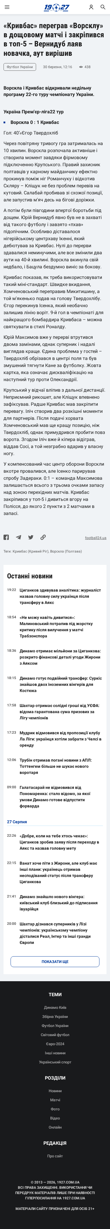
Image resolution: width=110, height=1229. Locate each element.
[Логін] (91, 7)
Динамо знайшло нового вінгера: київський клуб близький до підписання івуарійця (59, 902)
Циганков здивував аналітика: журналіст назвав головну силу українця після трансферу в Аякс (60, 596)
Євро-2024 (55, 1044)
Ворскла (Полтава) (66, 551)
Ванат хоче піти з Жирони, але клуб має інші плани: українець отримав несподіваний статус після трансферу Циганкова (58, 872)
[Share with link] (43, 538)
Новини (55, 1091)
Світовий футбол (55, 1035)
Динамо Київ (55, 1007)
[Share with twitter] (30, 538)
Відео (55, 1118)
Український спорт (55, 1062)
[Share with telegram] (18, 538)
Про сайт (55, 1156)
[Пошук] (103, 7)
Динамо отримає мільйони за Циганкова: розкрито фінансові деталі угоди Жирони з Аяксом (60, 657)
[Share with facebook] (6, 538)
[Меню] (13, 7)
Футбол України (55, 1025)
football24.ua (95, 538)
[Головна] (55, 7)
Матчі (55, 1100)
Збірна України (55, 1016)
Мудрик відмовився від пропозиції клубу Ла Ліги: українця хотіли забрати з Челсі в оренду (60, 738)
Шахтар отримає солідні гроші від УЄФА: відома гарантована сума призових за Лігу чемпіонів (59, 711)
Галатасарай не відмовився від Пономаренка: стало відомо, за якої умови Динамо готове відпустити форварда (55, 796)
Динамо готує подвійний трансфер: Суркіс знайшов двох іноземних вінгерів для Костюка (61, 684)
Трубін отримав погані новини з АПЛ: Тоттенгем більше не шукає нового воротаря (56, 766)
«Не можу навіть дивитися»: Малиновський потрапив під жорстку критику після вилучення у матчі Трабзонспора (56, 626)
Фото (55, 1109)
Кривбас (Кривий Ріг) (30, 551)
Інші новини (55, 1053)
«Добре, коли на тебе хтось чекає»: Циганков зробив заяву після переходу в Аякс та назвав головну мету (59, 842)
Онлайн (55, 1127)
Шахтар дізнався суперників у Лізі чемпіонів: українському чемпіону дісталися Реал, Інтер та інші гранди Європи (55, 933)
